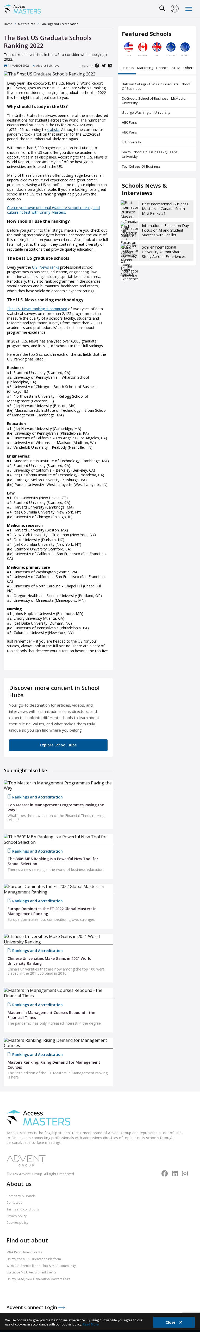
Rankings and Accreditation (37, 797)
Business (127, 68)
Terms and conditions (23, 1209)
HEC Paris (129, 122)
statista (53, 129)
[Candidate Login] (175, 9)
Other (187, 68)
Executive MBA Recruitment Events (31, 1272)
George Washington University (146, 112)
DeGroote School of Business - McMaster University (154, 100)
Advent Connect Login (32, 1307)
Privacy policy (17, 1216)
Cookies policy (17, 1222)
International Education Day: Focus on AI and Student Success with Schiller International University (166, 232)
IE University (131, 142)
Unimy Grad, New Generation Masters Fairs (38, 1279)
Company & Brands (21, 1196)
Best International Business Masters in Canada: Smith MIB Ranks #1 (165, 208)
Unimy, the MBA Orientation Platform (34, 1259)
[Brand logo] (38, 1118)
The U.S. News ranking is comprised (37, 308)
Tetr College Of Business (141, 166)
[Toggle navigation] (189, 9)
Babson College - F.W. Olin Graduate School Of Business (156, 86)
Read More (91, 1324)
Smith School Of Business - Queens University (150, 154)
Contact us (14, 1202)
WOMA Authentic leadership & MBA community (41, 1266)
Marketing (145, 68)
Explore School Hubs (58, 745)
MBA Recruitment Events (24, 1252)
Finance (162, 68)
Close (171, 1322)
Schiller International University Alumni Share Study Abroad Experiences (164, 252)
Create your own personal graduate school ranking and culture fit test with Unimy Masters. (53, 210)
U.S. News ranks (45, 267)
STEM (176, 68)
